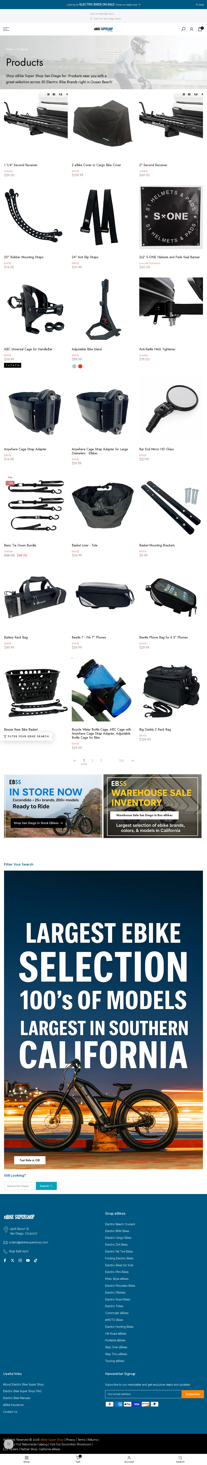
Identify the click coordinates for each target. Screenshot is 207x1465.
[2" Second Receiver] (171, 127)
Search (44, 1186)
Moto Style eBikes (117, 1278)
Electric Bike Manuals (17, 1398)
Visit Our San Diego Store (107, 18)
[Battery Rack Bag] (36, 599)
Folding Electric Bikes (119, 1258)
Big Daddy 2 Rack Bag (155, 730)
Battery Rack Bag (16, 637)
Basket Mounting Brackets (157, 545)
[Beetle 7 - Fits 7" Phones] (103, 599)
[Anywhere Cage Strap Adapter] (36, 411)
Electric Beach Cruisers (120, 1224)
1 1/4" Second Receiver (20, 165)
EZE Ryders (10, 1449)
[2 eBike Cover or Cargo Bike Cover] (103, 127)
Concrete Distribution (149, 263)
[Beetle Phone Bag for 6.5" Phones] (171, 599)
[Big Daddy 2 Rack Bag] (171, 692)
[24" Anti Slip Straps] (103, 219)
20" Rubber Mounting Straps (23, 257)
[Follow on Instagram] (20, 1260)
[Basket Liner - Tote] (103, 507)
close (8, 4)
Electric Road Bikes (117, 1299)
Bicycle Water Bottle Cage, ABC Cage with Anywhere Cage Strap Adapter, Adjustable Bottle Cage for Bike (101, 734)
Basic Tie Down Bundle (20, 545)
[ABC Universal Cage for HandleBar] (36, 311)
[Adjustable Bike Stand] (103, 311)
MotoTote (8, 171)
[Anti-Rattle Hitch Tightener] (171, 311)
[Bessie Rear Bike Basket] (36, 692)
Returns (93, 1439)
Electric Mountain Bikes (120, 1285)
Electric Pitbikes (115, 1292)
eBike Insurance (13, 1405)
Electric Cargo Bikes (118, 1237)
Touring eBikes (114, 1361)
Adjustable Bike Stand (87, 349)
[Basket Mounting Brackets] (171, 507)
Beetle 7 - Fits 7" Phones (89, 637)
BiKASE (75, 171)
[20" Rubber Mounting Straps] (36, 219)
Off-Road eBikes (115, 1333)
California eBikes (49, 1449)
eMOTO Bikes (114, 1320)
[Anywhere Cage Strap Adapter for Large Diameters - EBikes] (103, 411)
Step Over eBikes (116, 1347)
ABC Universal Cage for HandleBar (28, 349)
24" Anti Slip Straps (85, 257)
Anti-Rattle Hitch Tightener (157, 349)
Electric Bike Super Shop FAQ (22, 1391)
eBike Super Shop (52, 1439)
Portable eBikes (115, 1340)
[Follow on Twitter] (12, 1260)
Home (9, 49)
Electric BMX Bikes (117, 1231)
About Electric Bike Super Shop (23, 1384)
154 (121, 760)
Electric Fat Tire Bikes (119, 1251)
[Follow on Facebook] (5, 1260)
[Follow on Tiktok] (35, 1260)
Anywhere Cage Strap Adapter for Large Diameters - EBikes (100, 451)
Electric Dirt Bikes (116, 1244)
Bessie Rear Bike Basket (21, 730)
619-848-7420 (149, 4)
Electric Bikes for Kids (119, 1265)
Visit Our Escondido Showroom (70, 1444)
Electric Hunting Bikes (119, 1326)
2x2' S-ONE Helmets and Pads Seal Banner (169, 257)
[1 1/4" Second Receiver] (36, 127)
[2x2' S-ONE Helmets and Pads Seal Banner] (171, 219)
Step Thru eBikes (116, 1354)
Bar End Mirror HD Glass (156, 449)
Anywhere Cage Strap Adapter (25, 449)
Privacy (70, 1439)
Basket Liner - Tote (84, 545)
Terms (81, 1439)
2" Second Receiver (153, 165)
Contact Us (10, 1411)
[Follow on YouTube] (28, 1260)
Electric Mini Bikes (117, 1272)
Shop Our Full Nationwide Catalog (25, 1444)
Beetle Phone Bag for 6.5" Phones (163, 637)
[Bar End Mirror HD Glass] (171, 411)
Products (22, 49)
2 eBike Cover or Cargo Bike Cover (96, 165)
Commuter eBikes (117, 1313)
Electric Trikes (114, 1306)
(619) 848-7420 (19, 1251)
